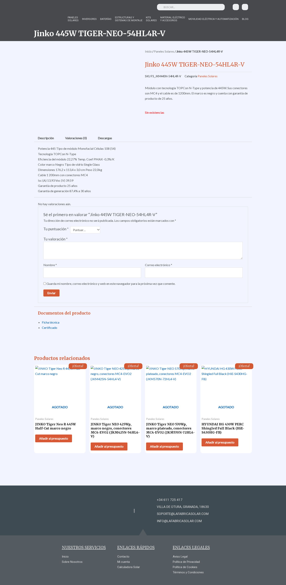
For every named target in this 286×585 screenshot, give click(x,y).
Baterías (105, 19)
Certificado (49, 327)
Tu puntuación (55, 229)
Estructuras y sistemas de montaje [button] (128, 19)
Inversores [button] (89, 19)
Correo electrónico (158, 265)
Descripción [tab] (46, 138)
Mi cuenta (123, 562)
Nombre (50, 265)
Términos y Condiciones (188, 572)
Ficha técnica (50, 322)
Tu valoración (55, 239)
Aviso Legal (180, 556)
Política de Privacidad (186, 562)
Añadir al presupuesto (53, 438)
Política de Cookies (185, 567)
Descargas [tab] (105, 138)
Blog (245, 19)
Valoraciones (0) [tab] (76, 138)
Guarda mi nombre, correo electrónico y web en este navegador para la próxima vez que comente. (110, 283)
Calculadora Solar (128, 567)
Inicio (148, 51)
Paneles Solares (164, 51)
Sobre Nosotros (72, 562)
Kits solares (151, 19)
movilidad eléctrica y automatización (214, 19)
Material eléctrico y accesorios (172, 19)
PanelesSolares (73, 19)
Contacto (123, 556)
